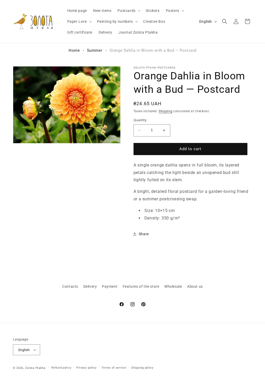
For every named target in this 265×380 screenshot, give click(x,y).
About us (195, 286)
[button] (128, 10)
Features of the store (141, 286)
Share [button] (144, 234)
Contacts (70, 286)
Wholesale (173, 286)
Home (74, 50)
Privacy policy (86, 367)
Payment (109, 286)
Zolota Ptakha (35, 368)
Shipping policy (142, 367)
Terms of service (113, 367)
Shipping (166, 111)
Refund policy (61, 367)
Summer (94, 50)
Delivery (90, 286)
